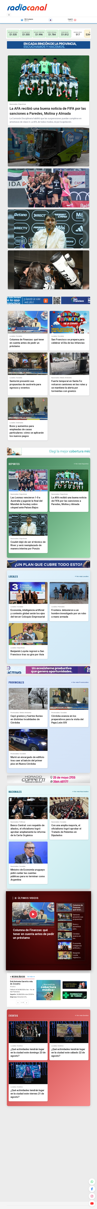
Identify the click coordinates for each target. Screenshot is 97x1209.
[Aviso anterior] (18, 1003)
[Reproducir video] (33, 914)
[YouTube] (92, 1203)
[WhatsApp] (92, 1181)
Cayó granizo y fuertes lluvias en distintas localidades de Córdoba (27, 719)
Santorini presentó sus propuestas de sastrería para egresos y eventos (25, 384)
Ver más (30, 977)
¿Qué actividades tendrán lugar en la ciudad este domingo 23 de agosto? (28, 1052)
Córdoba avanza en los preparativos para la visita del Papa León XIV (67, 719)
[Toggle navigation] (9, 14)
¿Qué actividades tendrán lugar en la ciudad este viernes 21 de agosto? (27, 1093)
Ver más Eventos (82, 1015)
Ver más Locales (82, 576)
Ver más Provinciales (80, 682)
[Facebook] (92, 1189)
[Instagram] (92, 1196)
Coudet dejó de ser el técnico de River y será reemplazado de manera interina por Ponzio (28, 545)
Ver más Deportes (81, 464)
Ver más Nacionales (81, 791)
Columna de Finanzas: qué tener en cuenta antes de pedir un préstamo (27, 343)
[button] (70, 907)
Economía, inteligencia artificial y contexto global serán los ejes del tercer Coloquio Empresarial (28, 613)
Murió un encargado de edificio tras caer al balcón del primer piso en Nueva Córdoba (27, 760)
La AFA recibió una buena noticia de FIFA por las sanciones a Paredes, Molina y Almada (68, 501)
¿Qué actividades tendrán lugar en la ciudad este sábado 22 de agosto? (68, 1052)
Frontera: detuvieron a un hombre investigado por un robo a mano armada (68, 613)
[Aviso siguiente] (26, 1003)
